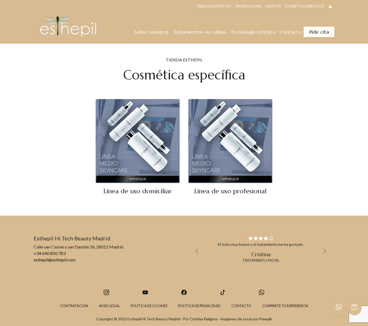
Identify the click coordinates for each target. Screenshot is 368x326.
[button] (198, 251)
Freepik (265, 319)
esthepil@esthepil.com (54, 259)
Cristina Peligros (203, 319)
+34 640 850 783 (49, 253)
